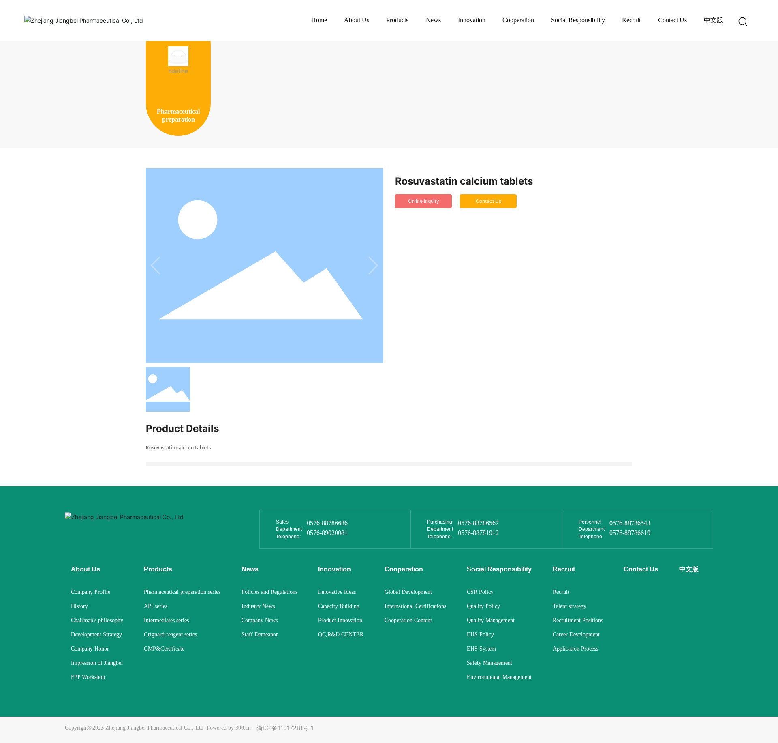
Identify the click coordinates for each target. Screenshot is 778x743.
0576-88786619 (629, 532)
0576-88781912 (478, 532)
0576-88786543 (629, 523)
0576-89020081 (327, 532)
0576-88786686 (327, 523)
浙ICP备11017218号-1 (285, 727)
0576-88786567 (478, 523)
